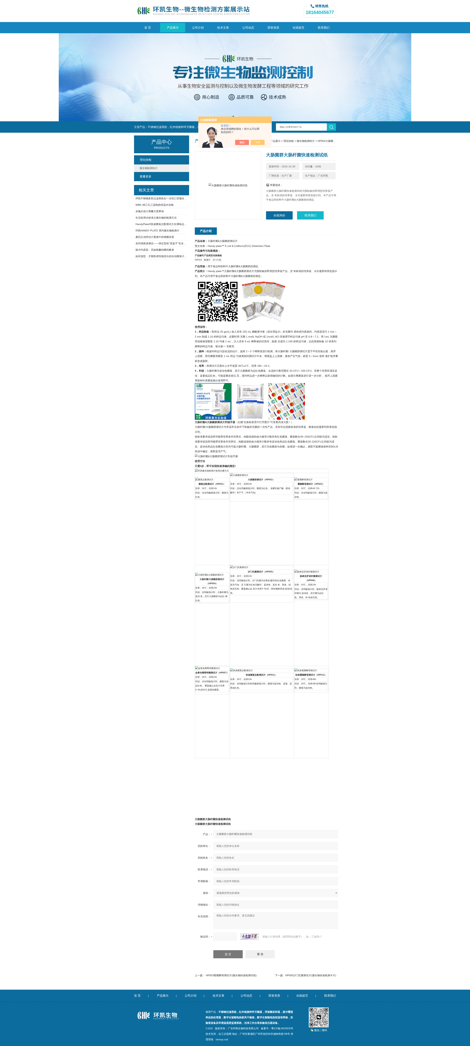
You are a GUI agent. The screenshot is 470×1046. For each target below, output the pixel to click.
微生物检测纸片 (306, 140)
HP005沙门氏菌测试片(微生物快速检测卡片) (310, 975)
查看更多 (145, 176)
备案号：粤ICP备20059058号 (277, 1028)
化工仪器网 (224, 1034)
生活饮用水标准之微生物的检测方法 (156, 217)
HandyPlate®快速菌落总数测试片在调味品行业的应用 (161, 224)
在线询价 (279, 215)
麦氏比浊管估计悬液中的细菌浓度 (154, 236)
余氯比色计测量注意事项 (149, 211)
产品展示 (173, 27)
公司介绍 (198, 27)
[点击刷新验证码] (249, 936)
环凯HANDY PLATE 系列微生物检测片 (157, 230)
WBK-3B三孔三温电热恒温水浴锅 (154, 204)
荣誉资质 (273, 27)
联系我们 (324, 27)
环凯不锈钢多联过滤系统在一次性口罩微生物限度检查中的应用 (161, 198)
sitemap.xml (222, 1039)
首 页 (147, 27)
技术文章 (223, 27)
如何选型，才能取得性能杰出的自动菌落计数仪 (161, 256)
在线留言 (298, 27)
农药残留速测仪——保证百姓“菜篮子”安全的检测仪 (161, 243)
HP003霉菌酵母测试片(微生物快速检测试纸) (231, 975)
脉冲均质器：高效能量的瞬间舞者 (154, 249)
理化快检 (288, 140)
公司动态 (248, 27)
